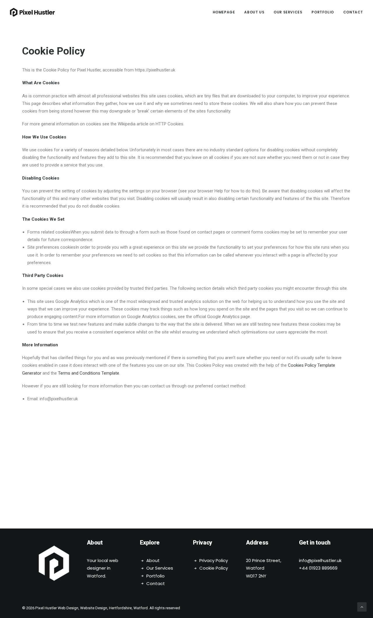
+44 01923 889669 (318, 568)
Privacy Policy (213, 560)
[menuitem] (226, 12)
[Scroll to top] (362, 606)
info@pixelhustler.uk (320, 560)
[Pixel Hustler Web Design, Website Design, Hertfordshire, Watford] (32, 12)
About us (254, 12)
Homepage (224, 12)
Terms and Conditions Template (88, 373)
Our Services (288, 12)
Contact (353, 12)
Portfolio (323, 12)
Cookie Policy (213, 568)
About (153, 560)
